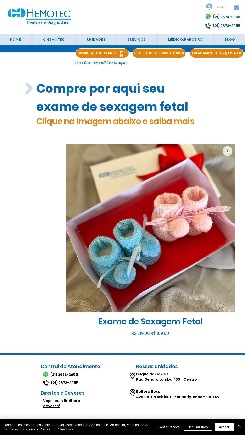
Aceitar (224, 426)
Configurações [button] (169, 426)
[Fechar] (239, 427)
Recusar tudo (198, 426)
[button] (236, 6)
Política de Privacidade (57, 429)
